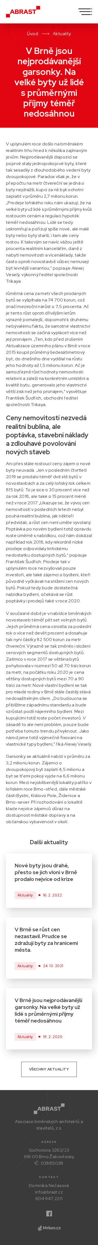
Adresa (49, 1142)
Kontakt (49, 1177)
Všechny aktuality (49, 1069)
